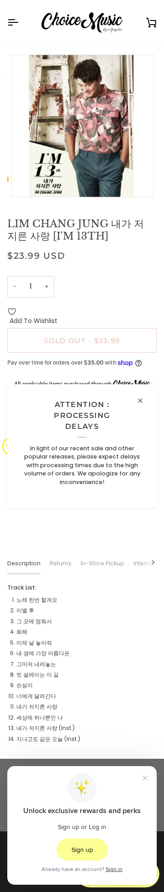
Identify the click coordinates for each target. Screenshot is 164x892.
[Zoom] (24, 187)
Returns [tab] (61, 563)
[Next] (147, 562)
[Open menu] (21, 22)
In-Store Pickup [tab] (102, 563)
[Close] (144, 400)
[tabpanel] (82, 663)
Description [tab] (24, 563)
